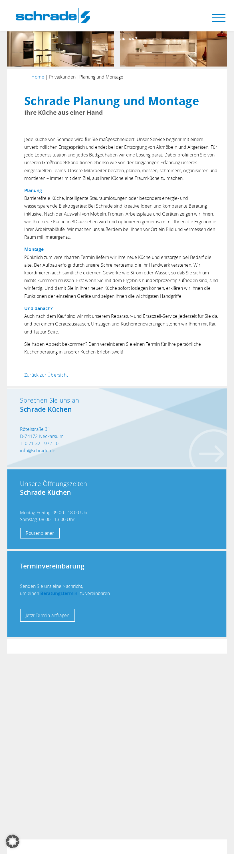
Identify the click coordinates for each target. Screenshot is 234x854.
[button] (12, 841)
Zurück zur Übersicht (46, 375)
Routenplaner (40, 533)
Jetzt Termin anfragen (47, 615)
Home (37, 77)
